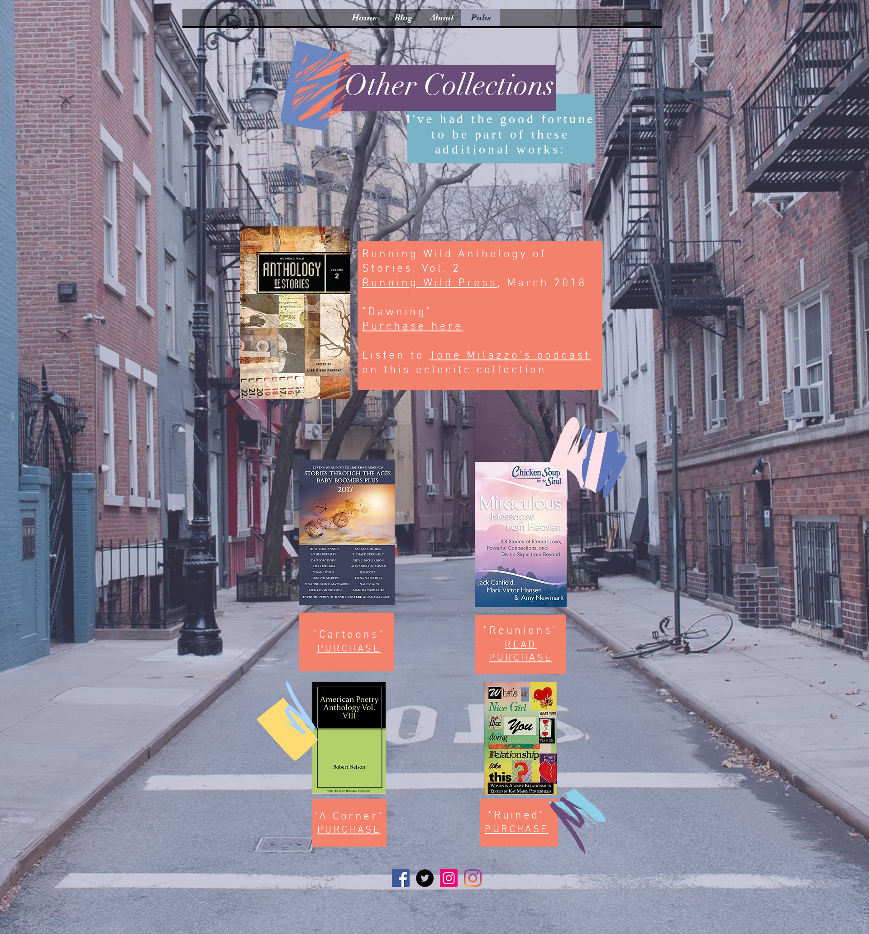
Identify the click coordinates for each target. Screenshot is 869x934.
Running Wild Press (429, 283)
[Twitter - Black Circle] (425, 878)
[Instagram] (449, 878)
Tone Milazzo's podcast (510, 356)
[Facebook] (401, 878)
